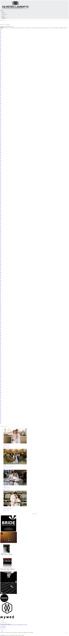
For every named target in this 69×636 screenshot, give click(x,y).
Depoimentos (4, 14)
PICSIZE (2, 635)
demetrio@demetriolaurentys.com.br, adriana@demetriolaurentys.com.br (16, 624)
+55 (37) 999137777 (3, 627)
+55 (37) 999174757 (3, 626)
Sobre (3, 12)
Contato (3, 18)
